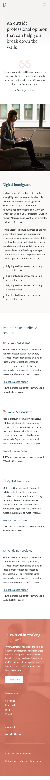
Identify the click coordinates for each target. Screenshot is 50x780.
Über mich (10, 705)
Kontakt (9, 714)
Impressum (35, 761)
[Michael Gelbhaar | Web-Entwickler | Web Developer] (4, 4)
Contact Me (14, 679)
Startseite (10, 700)
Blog (7, 709)
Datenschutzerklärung (16, 761)
